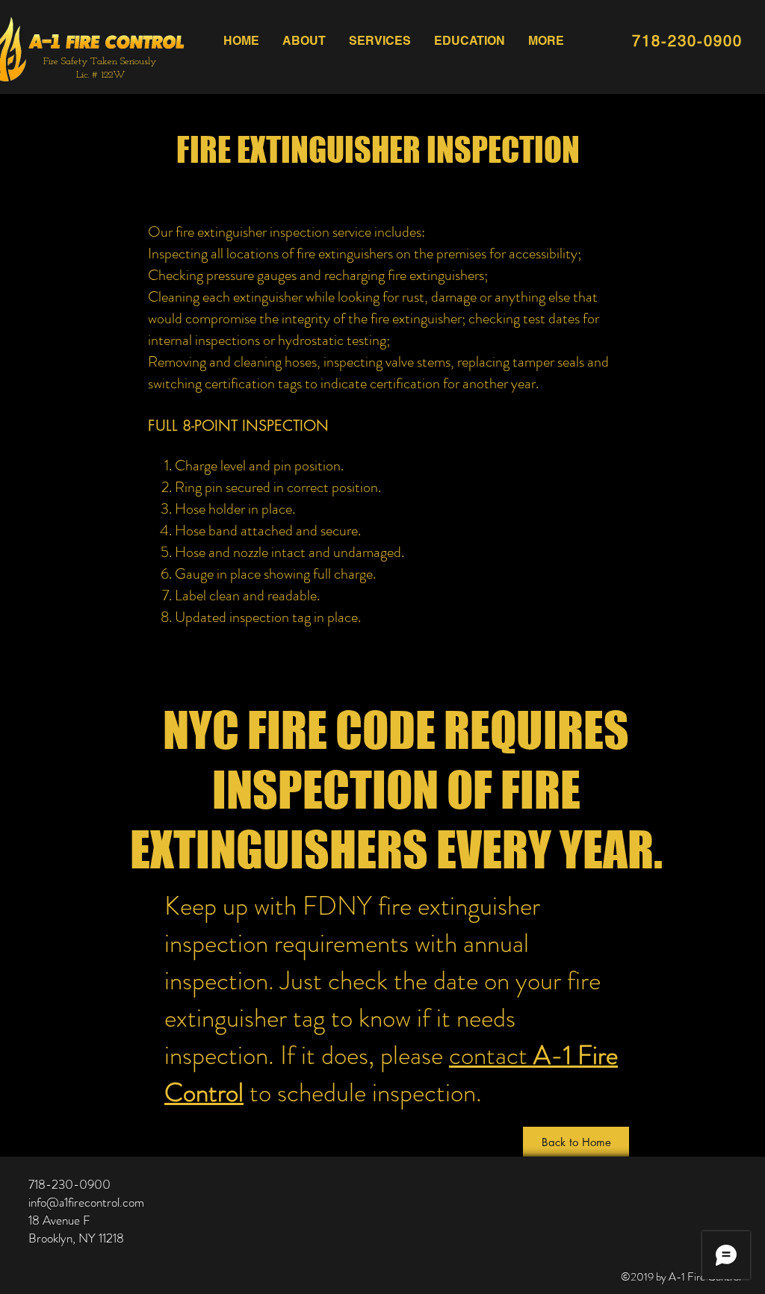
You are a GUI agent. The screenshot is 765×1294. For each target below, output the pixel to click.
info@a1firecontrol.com (86, 1202)
